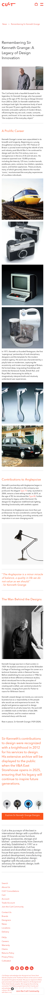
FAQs (4, 938)
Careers (5, 941)
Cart (3, 895)
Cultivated (6, 961)
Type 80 (32, 496)
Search (5, 883)
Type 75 (23, 491)
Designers (6, 920)
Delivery (5, 932)
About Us (6, 887)
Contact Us (6, 912)
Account (5, 899)
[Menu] (41, 4)
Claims (5, 949)
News (4, 24)
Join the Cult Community (13, 907)
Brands (5, 916)
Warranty (6, 945)
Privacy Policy (7, 957)
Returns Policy (8, 953)
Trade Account (8, 903)
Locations (6, 928)
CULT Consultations (10, 891)
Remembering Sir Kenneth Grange (25, 24)
